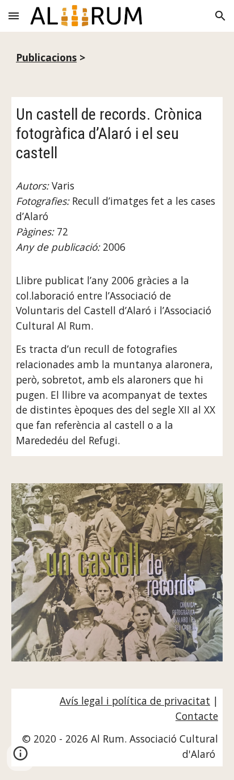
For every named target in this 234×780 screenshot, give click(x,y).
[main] (117, 57)
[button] (13, 15)
